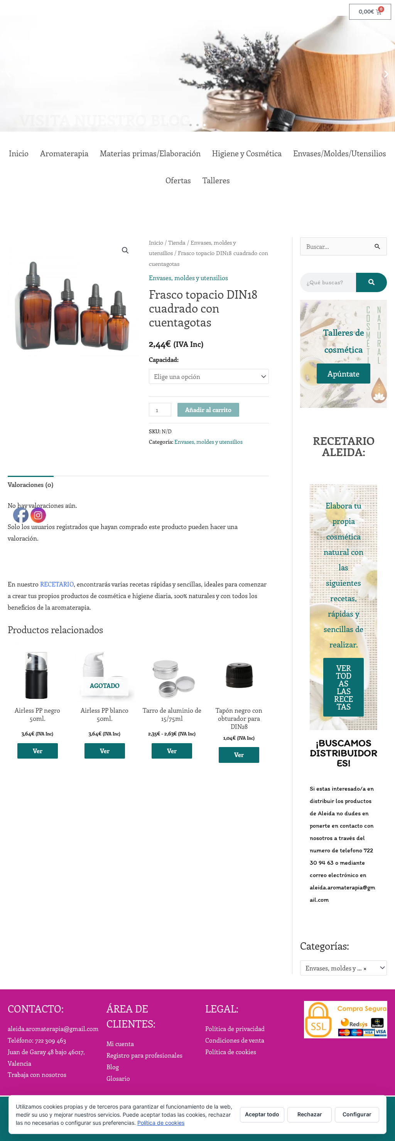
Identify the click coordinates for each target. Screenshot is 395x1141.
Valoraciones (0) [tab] (31, 484)
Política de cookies (230, 1052)
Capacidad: (164, 359)
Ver (105, 751)
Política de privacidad (235, 1028)
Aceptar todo (262, 1114)
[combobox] (343, 968)
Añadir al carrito (208, 410)
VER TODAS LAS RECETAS (343, 687)
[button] (9, 74)
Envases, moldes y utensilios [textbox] (340, 968)
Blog (112, 1067)
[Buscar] (371, 282)
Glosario (118, 1078)
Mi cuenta (120, 1044)
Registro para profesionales (144, 1055)
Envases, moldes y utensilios (188, 278)
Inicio (156, 242)
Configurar (357, 1114)
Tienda (177, 242)
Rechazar (309, 1114)
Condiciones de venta (234, 1040)
